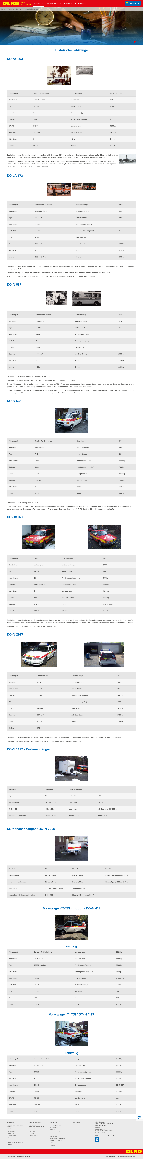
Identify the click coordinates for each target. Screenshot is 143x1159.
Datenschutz (20, 1156)
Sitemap (27, 1156)
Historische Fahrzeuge (31, 9)
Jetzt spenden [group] (134, 3)
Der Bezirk (19, 9)
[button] (10, 27)
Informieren (10, 9)
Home (3, 9)
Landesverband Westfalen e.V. (126, 1156)
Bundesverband (111, 1156)
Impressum (11, 1156)
